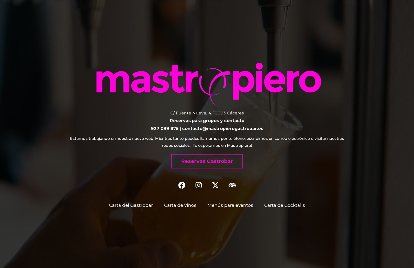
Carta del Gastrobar (131, 205)
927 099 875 (164, 128)
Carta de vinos (180, 205)
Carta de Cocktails (284, 205)
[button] (207, 161)
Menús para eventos (230, 205)
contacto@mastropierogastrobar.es (222, 128)
